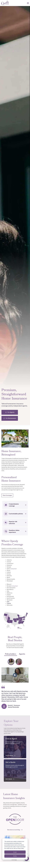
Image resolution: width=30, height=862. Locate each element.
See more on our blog (13, 829)
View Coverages (7, 495)
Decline (15, 856)
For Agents (11, 412)
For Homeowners (11, 418)
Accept (15, 852)
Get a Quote (9, 779)
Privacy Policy (21, 848)
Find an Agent (9, 755)
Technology (14, 859)
